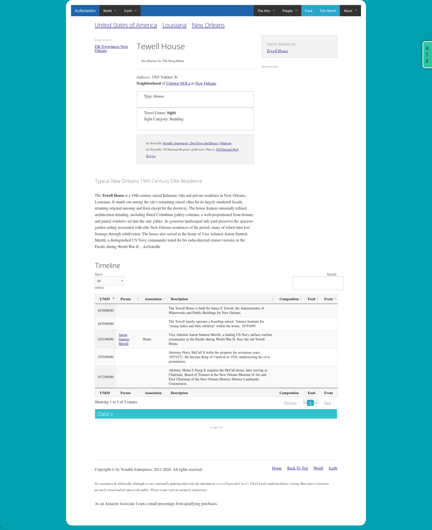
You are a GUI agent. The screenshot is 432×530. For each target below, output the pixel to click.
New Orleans (208, 25)
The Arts (264, 10)
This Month (328, 10)
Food (308, 10)
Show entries (99, 280)
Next (327, 402)
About (348, 10)
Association (153, 298)
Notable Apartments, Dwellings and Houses (190, 143)
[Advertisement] (293, 102)
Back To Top (297, 468)
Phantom (225, 143)
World (107, 10)
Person (125, 298)
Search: (332, 274)
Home (277, 468)
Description (179, 298)
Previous (290, 402)
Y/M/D (105, 298)
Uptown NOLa (178, 83)
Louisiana (174, 25)
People (287, 10)
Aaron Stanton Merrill (123, 339)
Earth (128, 10)
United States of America (126, 25)
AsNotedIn (85, 10)
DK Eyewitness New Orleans (111, 48)
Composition (289, 298)
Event (328, 298)
